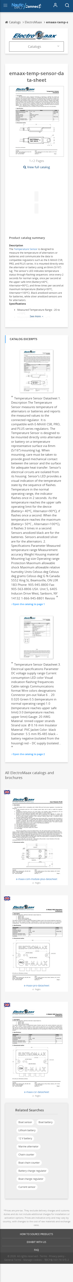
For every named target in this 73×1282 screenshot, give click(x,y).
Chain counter (26, 1154)
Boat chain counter (29, 1162)
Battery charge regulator (32, 1170)
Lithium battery (26, 1130)
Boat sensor (25, 1122)
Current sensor (26, 1187)
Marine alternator (28, 1146)
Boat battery (46, 1122)
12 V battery (25, 1138)
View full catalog (38, 167)
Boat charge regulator (30, 1179)
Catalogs (34, 46)
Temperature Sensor (26, 249)
